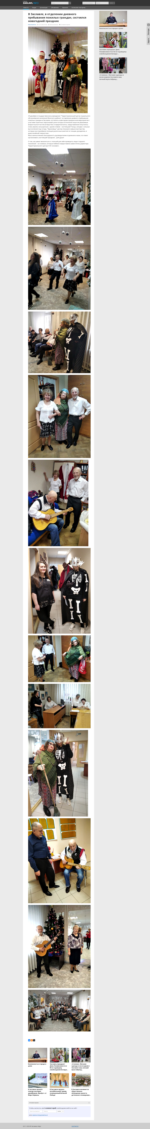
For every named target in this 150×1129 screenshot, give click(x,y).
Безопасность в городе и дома (37, 1065)
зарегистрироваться (40, 1115)
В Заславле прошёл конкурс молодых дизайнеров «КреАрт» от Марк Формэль (37, 1092)
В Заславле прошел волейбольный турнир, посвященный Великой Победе (58, 1092)
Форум (34, 7)
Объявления (55, 7)
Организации (43, 7)
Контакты (75, 1126)
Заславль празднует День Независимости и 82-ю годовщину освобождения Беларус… (59, 1067)
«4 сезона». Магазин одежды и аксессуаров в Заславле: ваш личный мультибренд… (80, 1067)
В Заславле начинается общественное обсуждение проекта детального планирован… (81, 1092)
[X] (34, 1040)
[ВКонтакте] (29, 1040)
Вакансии (65, 7)
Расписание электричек (78, 7)
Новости (25, 7)
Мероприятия (32, 24)
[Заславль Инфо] (32, 3)
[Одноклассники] (32, 1040)
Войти (111, 3)
